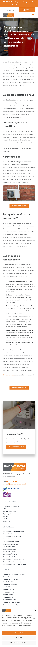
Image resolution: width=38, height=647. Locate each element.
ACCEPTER (19, 632)
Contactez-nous (8, 375)
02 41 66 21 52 (10, 10)
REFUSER (19, 637)
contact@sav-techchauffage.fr (15, 484)
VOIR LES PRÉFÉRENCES (19, 642)
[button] (35, 610)
